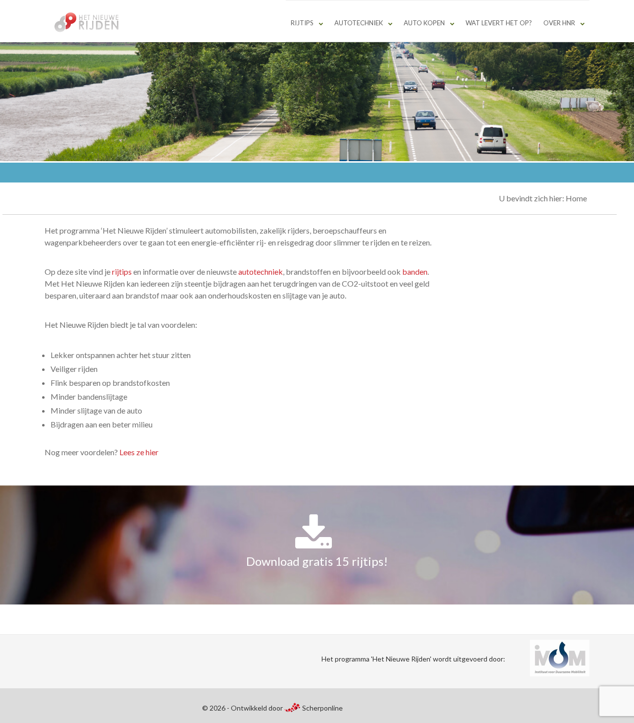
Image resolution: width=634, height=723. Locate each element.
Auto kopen (424, 23)
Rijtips (302, 23)
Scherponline (322, 708)
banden (414, 271)
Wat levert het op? (499, 23)
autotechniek (260, 271)
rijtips (122, 271)
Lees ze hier (138, 452)
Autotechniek (358, 23)
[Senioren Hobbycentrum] (89, 22)
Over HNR (559, 23)
